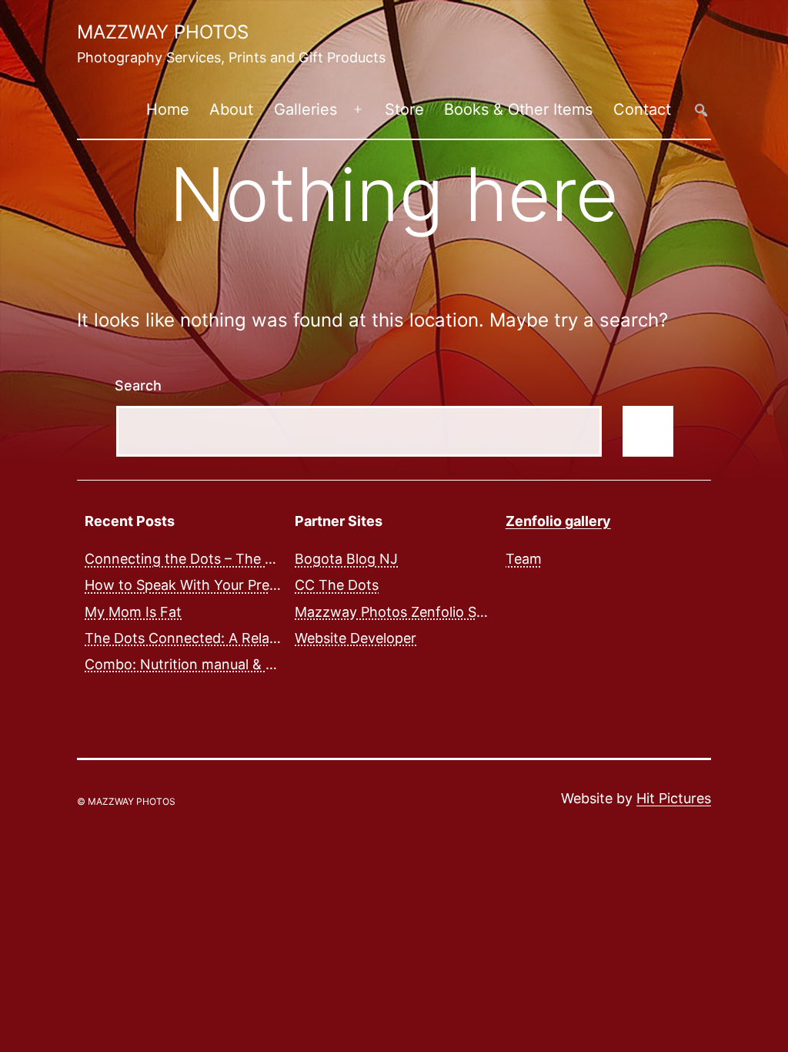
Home (167, 109)
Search (138, 385)
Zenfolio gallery (558, 521)
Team (524, 559)
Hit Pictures (673, 798)
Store (404, 109)
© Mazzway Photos (126, 801)
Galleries (305, 109)
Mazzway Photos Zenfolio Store (399, 612)
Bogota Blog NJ (346, 559)
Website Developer (355, 638)
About (231, 109)
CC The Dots (337, 585)
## (701, 110)
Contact (642, 109)
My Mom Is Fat (133, 612)
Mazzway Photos (163, 32)
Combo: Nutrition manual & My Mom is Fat (223, 664)
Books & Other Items (518, 109)
